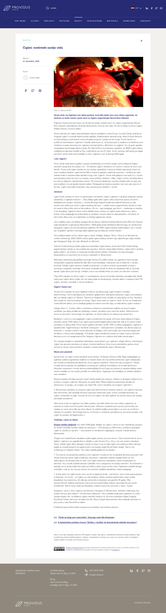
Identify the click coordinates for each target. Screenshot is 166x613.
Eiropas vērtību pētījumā (65, 425)
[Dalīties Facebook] (25, 90)
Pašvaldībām (94, 21)
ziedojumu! (116, 550)
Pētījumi (65, 21)
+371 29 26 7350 (96, 570)
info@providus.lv (96, 575)
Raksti (78, 21)
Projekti (49, 21)
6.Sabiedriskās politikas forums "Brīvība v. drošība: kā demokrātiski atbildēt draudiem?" (97, 522)
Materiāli (112, 21)
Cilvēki (35, 21)
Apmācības (129, 21)
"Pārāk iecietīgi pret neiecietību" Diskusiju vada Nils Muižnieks (86, 517)
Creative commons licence (75, 547)
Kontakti (145, 21)
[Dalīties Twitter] (32, 90)
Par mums (20, 21)
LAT (137, 8)
